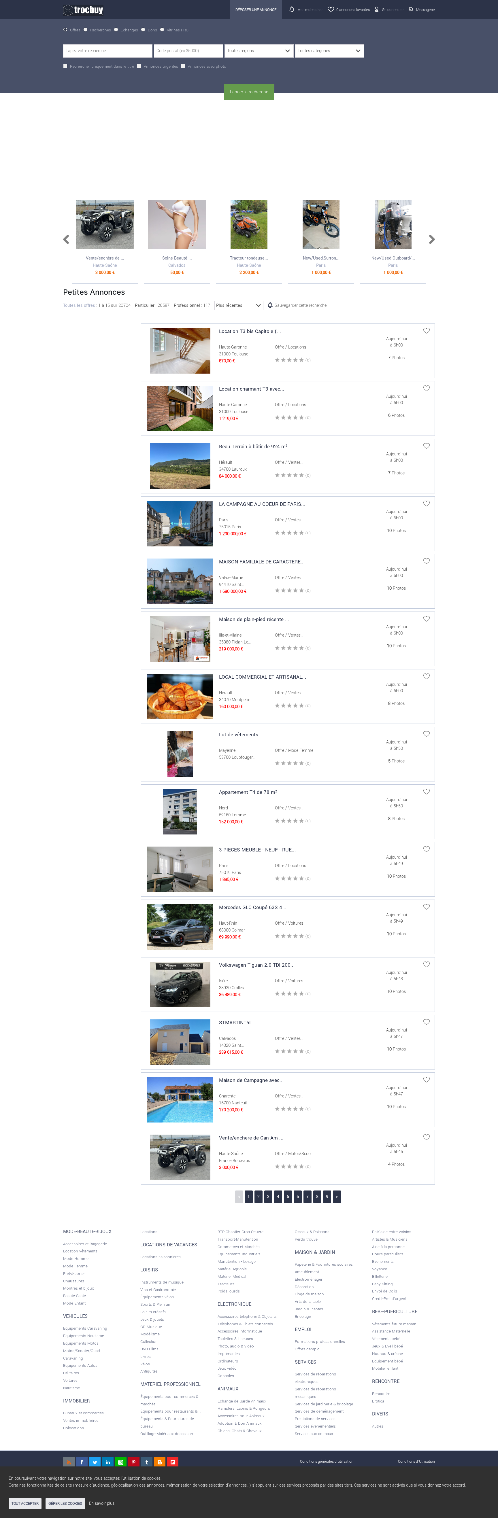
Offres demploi (307, 1349)
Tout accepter (25, 1503)
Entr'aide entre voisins (391, 1232)
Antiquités (149, 1371)
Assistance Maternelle (391, 1331)
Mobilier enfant (385, 1368)
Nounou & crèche (387, 1353)
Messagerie (425, 9)
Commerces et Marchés (239, 1247)
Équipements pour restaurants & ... (170, 1411)
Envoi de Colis (384, 1291)
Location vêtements (80, 1251)
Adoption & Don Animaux (240, 1423)
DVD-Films (149, 1349)
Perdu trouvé (306, 1239)
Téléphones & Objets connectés (245, 1324)
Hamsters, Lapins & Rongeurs (244, 1408)
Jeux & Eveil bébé (387, 1346)
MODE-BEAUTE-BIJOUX (87, 1231)
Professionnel (187, 305)
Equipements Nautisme (83, 1336)
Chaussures (73, 1281)
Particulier (144, 305)
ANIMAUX (228, 1388)
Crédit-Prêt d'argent (389, 1298)
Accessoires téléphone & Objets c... (248, 1316)
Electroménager (308, 1279)
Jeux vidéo (227, 1368)
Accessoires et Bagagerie (85, 1244)
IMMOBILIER (76, 1401)
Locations (148, 1232)
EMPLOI (303, 1329)
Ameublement (307, 1272)
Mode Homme (75, 1258)
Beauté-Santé (74, 1296)
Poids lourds (229, 1291)
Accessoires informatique (240, 1331)
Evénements (383, 1261)
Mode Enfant (74, 1303)
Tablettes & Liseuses (235, 1338)
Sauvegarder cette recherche (301, 305)
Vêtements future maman (394, 1324)
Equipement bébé (387, 1361)
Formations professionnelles (320, 1341)
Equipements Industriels (239, 1254)
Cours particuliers (387, 1254)
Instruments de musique (162, 1282)
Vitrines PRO (177, 30)
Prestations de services (315, 1419)
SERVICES (305, 1362)
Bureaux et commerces (83, 1413)
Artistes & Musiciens (390, 1239)
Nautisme (71, 1388)
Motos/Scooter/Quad (81, 1351)
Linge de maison (309, 1294)
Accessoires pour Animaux (241, 1416)
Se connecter (393, 9)
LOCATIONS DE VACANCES (168, 1244)
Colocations (73, 1428)
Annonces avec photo (207, 66)
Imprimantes (229, 1353)
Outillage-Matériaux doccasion (166, 1433)
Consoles (226, 1376)
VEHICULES (75, 1316)
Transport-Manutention (238, 1239)
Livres (145, 1356)
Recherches (100, 30)
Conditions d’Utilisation (416, 1461)
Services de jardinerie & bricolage (324, 1404)
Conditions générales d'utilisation (326, 1461)
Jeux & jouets (152, 1319)
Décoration (304, 1287)
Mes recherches (310, 9)
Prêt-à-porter (74, 1273)
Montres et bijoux (78, 1288)
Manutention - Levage (237, 1261)
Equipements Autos (80, 1365)
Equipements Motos (81, 1343)
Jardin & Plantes (309, 1309)
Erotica (378, 1401)
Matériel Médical (232, 1276)
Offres (75, 30)
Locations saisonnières (160, 1257)
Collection (149, 1341)
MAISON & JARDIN (315, 1252)
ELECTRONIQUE (234, 1304)
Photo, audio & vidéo (236, 1346)
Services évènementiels (315, 1426)
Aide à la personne (388, 1247)
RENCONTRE (385, 1381)
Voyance (379, 1269)
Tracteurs (226, 1284)
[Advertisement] (249, 147)
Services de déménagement (319, 1411)
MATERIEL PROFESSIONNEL (170, 1384)
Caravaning (73, 1358)
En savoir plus (101, 1503)
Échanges (129, 30)
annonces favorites (353, 9)
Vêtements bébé (386, 1338)
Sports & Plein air (155, 1304)
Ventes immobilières (81, 1420)
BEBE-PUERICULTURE (394, 1311)
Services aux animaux (314, 1433)
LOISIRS (149, 1270)
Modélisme (150, 1334)
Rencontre (381, 1393)
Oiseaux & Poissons (312, 1232)
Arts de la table (308, 1301)
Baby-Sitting (382, 1284)
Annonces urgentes (161, 66)
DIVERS (380, 1414)
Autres (377, 1426)
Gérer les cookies (65, 1503)
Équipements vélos (157, 1297)
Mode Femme (75, 1266)
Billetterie (380, 1276)
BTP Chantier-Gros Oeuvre (240, 1232)
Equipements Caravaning (85, 1328)
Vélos (145, 1364)
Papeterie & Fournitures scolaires (324, 1264)
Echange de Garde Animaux (242, 1401)
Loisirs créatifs (153, 1312)
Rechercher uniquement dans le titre (102, 66)
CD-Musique (151, 1327)
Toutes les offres (79, 305)
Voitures (70, 1380)
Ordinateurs (228, 1361)
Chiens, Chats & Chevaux (240, 1431)
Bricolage (303, 1316)
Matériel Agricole (232, 1269)
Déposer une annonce (255, 9)
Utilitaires (71, 1373)
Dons (152, 30)
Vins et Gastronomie (158, 1289)
